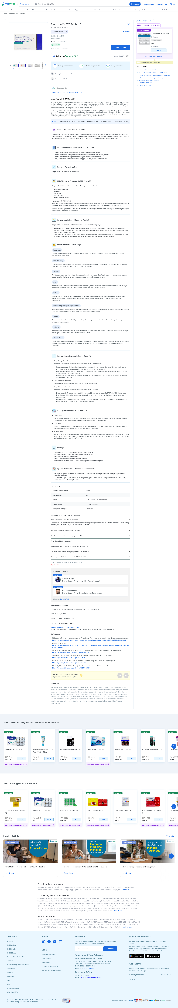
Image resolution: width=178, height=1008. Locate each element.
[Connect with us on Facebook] (49, 941)
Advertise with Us (12, 992)
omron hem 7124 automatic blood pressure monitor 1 (84, 903)
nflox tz (50, 890)
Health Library (11, 953)
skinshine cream (75, 887)
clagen (66, 890)
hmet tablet (116, 887)
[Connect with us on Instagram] (43, 941)
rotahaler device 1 (109, 898)
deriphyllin (116, 890)
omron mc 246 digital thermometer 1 (51, 906)
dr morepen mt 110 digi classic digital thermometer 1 (55, 898)
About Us (10, 941)
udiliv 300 (48, 887)
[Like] (119, 675)
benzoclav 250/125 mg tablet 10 (89, 927)
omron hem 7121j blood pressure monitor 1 (113, 908)
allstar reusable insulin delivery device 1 (85, 908)
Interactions (143, 78)
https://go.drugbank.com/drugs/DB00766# (69, 663)
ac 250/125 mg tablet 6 (45, 919)
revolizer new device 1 (105, 911)
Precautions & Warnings (161, 75)
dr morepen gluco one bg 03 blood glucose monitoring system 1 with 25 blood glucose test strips (96, 901)
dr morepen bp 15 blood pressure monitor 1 (79, 906)
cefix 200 (108, 890)
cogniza (55, 887)
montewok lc (42, 890)
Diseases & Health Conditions (16, 957)
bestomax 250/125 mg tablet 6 (111, 927)
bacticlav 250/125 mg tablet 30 (89, 924)
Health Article (11, 945)
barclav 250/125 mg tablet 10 (127, 924)
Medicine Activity (122, 121)
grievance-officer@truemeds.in (90, 977)
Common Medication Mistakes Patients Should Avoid (85, 867)
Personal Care (31, 10)
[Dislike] (126, 675)
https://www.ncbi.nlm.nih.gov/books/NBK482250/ (71, 652)
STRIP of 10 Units (57, 32)
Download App (149, 4)
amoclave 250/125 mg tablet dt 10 (117, 919)
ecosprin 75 (86, 887)
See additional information (29, 1002)
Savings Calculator (13, 988)
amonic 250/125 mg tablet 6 (62, 922)
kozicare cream (98, 890)
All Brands (10, 972)
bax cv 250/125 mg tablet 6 (68, 927)
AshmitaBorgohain (70, 578)
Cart (174, 4)
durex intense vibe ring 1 (74, 911)
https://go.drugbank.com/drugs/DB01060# (68, 658)
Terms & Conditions (48, 954)
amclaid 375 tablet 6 (97, 919)
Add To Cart (121, 48)
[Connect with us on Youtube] (54, 941)
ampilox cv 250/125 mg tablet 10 (84, 922)
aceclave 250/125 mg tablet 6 (64, 919)
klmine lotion (58, 890)
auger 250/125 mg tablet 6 (53, 924)
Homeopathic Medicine (142, 10)
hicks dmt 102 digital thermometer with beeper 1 (54, 908)
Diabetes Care (98, 10)
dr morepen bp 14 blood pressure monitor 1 (88, 898)
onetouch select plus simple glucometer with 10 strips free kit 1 (116, 906)
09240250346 (73, 627)
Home (5, 13)
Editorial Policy (65, 599)
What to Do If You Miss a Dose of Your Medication (25, 867)
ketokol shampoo (127, 887)
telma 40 (40, 887)
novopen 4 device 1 (90, 911)
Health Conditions (52, 10)
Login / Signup (162, 4)
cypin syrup (74, 890)
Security (9, 984)
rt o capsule (106, 887)
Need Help (10, 976)
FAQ (8, 980)
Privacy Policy (46, 958)
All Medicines (11, 968)
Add (21, 758)
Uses (54, 121)
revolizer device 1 (110, 903)
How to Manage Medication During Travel (139, 867)
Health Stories (11, 949)
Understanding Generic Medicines (18, 965)
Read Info (127, 31)
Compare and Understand (154, 56)
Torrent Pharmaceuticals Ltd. (59, 27)
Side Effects (106, 121)
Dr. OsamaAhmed (69, 590)
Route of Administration (88, 121)
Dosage (153, 78)
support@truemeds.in (59, 627)
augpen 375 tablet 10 (70, 924)
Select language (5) (144, 21)
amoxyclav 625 (96, 887)
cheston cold (64, 887)
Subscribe (110, 949)
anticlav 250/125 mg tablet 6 (123, 922)
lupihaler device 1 (60, 903)
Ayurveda (10, 961)
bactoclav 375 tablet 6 (108, 924)
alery (81, 890)
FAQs (150, 85)
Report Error (55, 565)
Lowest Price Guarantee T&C (51, 970)
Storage (161, 78)
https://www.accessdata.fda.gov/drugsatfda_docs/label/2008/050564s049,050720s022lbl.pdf (89, 640)
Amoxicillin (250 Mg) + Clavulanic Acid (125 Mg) (68, 92)
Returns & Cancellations (50, 966)
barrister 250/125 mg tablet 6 (48, 927)
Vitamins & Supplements (75, 10)
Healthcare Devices (118, 10)
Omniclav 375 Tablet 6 (160, 33)
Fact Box (142, 85)
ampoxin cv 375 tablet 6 (104, 922)
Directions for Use (67, 121)
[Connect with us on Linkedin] (60, 941)
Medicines (14, 10)
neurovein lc (88, 890)
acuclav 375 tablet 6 (82, 919)
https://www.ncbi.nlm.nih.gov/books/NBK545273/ (71, 668)
